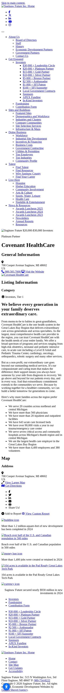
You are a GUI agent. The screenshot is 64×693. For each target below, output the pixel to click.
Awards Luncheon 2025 (29, 208)
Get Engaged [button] (16, 59)
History (20, 46)
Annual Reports (24, 221)
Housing (20, 183)
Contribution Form (26, 106)
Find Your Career (25, 176)
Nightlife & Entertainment (30, 202)
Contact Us (22, 55)
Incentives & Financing (29, 141)
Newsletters (22, 218)
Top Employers (24, 154)
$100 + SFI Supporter (35, 87)
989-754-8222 (42, 680)
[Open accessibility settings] (6, 686)
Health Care (22, 198)
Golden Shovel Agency (14, 689)
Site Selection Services (28, 125)
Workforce (22, 135)
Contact (13, 661)
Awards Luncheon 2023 (29, 214)
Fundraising (22, 103)
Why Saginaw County (28, 173)
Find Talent (22, 167)
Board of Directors (26, 40)
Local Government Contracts (39, 90)
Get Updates (16, 668)
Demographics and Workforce (32, 116)
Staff (18, 43)
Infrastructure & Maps (28, 129)
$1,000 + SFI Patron (34, 84)
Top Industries (24, 157)
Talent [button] (12, 164)
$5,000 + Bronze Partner (36, 78)
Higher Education (26, 186)
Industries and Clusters (28, 119)
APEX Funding (32, 97)
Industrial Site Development (31, 138)
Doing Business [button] (17, 132)
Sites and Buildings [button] (19, 109)
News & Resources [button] (19, 205)
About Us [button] (14, 36)
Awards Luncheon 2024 (29, 211)
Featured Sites (23, 113)
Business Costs (24, 144)
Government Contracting (30, 148)
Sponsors (28, 94)
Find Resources (24, 170)
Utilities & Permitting (27, 151)
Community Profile (26, 160)
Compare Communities (29, 122)
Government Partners (27, 52)
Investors (21, 62)
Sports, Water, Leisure (28, 195)
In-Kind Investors (32, 100)
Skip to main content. (13, 2)
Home (12, 658)
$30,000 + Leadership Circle (39, 65)
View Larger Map (15, 482)
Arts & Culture (24, 192)
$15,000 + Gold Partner (36, 71)
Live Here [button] (14, 179)
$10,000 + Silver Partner (36, 74)
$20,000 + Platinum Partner (38, 68)
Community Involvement (30, 189)
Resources (21, 224)
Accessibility (16, 671)
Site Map (14, 664)
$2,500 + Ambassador (35, 81)
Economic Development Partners (34, 49)
